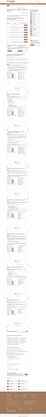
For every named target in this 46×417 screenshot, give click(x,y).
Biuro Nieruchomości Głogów (23, 389)
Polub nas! (26, 374)
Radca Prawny (33, 14)
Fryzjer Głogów (25, 395)
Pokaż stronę (13, 181)
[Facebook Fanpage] (35, 1)
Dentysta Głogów (9, 394)
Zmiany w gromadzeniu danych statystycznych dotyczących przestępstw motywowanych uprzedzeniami (31, 401)
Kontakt (19, 410)
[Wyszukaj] (38, 1)
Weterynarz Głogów (9, 395)
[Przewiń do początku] (44, 415)
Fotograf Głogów (17, 395)
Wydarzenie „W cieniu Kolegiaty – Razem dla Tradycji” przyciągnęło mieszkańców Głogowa (13, 405)
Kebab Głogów (33, 396)
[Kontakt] (37, 1)
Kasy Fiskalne (33, 19)
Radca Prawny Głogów (11, 383)
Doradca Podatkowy (34, 21)
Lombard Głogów (25, 394)
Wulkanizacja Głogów (9, 396)
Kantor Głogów (10, 386)
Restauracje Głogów (25, 396)
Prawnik (33, 26)
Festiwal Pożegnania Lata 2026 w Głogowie (11, 403)
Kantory (33, 33)
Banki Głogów (21, 386)
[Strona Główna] (7, 3)
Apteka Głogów (17, 394)
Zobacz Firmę (25, 27)
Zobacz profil (12, 74)
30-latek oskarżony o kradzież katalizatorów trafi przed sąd (12, 402)
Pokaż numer (13, 114)
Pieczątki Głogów (22, 383)
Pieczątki (33, 16)
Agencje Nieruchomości (34, 28)
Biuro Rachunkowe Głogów (12, 389)
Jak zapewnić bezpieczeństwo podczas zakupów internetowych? (30, 402)
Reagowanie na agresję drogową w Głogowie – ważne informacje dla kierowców (30, 403)
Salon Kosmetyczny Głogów (34, 395)
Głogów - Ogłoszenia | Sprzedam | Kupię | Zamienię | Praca (22, 5)
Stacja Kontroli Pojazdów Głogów (19, 396)
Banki (32, 31)
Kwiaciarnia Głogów (34, 394)
